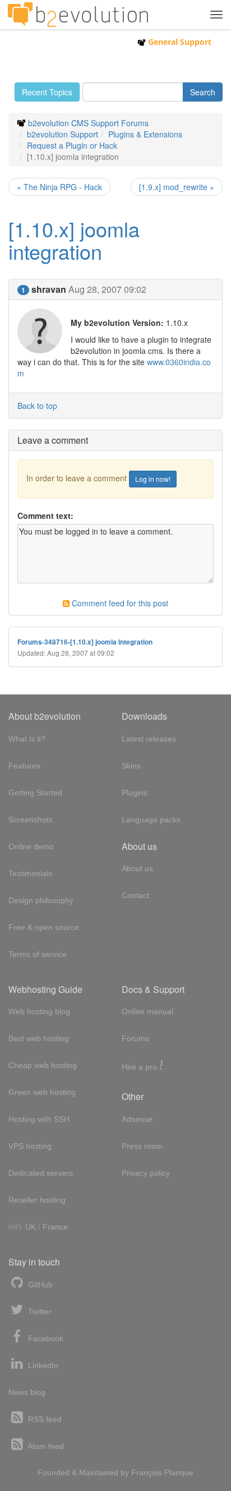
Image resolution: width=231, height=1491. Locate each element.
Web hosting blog (39, 1011)
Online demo (31, 846)
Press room (142, 1146)
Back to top (37, 405)
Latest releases (149, 738)
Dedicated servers (40, 1172)
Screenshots (30, 819)
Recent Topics (47, 92)
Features (24, 765)
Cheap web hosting (42, 1065)
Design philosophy (40, 900)
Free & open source (43, 927)
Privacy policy (146, 1172)
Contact (135, 895)
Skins (131, 765)
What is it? (26, 738)
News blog (26, 1392)
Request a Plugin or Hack (72, 145)
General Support (178, 41)
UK (30, 1226)
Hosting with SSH (39, 1119)
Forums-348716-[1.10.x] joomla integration (85, 642)
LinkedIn (42, 1365)
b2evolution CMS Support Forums (88, 122)
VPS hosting (30, 1146)
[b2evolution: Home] (78, 15)
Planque (178, 1472)
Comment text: (45, 515)
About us (137, 868)
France (55, 1226)
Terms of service (37, 954)
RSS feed (44, 1419)
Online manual (147, 1011)
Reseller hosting (37, 1199)
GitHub (39, 1284)
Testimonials (30, 873)
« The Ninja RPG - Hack (59, 186)
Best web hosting (38, 1038)
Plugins (134, 792)
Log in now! (152, 479)
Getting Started (35, 792)
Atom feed (45, 1446)
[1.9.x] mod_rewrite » (176, 186)
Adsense (137, 1119)
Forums (135, 1038)
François (146, 1472)
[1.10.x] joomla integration (74, 239)
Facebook (44, 1338)
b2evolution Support (62, 134)
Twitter (39, 1311)
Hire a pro (142, 1066)
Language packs (151, 819)
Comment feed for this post (119, 603)
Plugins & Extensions (145, 134)
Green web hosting (42, 1092)
